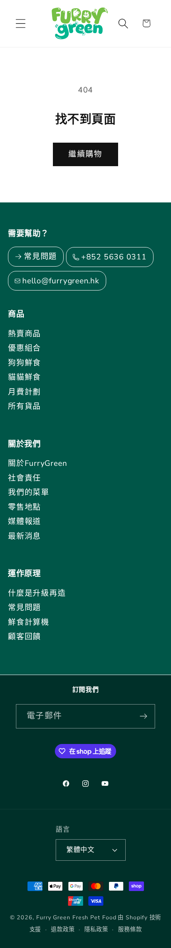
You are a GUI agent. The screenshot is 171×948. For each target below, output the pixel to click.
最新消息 (24, 536)
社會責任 (24, 478)
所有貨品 (24, 406)
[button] (20, 23)
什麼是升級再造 (37, 593)
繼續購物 (85, 154)
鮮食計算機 (28, 622)
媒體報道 (24, 521)
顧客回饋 (24, 636)
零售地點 (24, 507)
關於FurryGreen (37, 463)
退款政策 (63, 929)
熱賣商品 (24, 333)
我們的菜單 (28, 492)
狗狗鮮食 (24, 362)
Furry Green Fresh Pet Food (76, 917)
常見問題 (24, 607)
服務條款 (130, 929)
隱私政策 (96, 929)
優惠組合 (24, 348)
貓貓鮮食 (24, 377)
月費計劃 (24, 392)
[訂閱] (143, 716)
